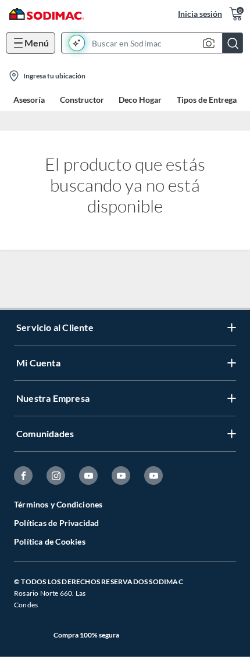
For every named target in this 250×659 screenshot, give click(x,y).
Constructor (82, 100)
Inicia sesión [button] (200, 14)
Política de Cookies (49, 541)
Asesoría (29, 100)
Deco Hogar (140, 100)
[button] (155, 43)
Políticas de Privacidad (56, 523)
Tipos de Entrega (207, 100)
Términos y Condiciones (58, 504)
